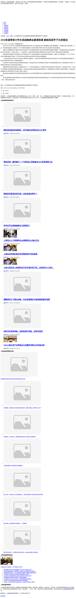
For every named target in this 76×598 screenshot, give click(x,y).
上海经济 (6, 27)
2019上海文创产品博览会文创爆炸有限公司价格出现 (24, 345)
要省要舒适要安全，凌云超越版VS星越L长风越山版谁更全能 (20, 572)
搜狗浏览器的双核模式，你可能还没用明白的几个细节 (25, 130)
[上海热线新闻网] (19, 19)
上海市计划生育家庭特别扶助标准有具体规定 (16, 580)
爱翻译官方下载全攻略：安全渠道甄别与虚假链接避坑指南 (27, 299)
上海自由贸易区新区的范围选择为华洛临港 (20, 254)
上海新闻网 (65, 589)
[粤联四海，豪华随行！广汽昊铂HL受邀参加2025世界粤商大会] (22, 158)
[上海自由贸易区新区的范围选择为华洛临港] (10, 250)
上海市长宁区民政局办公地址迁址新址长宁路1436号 (17, 575)
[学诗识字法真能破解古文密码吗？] (22, 222)
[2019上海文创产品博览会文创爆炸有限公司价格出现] (10, 341)
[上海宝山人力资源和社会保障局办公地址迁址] (10, 237)
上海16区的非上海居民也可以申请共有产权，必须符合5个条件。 (29, 268)
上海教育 (6, 25)
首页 (5, 22)
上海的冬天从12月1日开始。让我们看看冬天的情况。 (18, 578)
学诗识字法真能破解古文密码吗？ (17, 226)
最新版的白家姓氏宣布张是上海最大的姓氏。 (16, 577)
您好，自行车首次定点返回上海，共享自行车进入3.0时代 (20, 582)
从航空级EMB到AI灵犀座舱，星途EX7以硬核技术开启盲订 (19, 571)
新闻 (5, 24)
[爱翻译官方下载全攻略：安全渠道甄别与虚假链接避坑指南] (22, 296)
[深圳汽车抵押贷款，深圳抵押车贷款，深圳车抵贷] (22, 328)
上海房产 (6, 33)
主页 (8, 36)
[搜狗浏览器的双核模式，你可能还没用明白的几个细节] (22, 126)
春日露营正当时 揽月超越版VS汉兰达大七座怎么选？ (18, 569)
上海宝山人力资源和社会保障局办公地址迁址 (21, 240)
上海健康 (6, 30)
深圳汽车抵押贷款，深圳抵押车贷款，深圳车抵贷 (23, 331)
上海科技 (6, 28)
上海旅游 (6, 31)
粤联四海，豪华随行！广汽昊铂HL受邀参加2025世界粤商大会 (28, 162)
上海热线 (9, 593)
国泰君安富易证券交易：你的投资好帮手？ (20, 194)
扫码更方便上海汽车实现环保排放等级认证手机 (16, 574)
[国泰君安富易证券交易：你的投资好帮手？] (22, 190)
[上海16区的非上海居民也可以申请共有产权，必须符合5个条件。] (10, 264)
